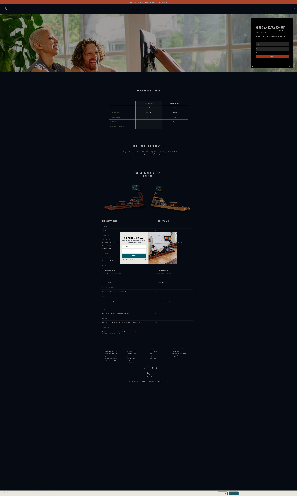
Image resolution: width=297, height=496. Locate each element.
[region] (148, 493)
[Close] (294, 493)
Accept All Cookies (234, 493)
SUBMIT (134, 256)
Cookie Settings (222, 493)
